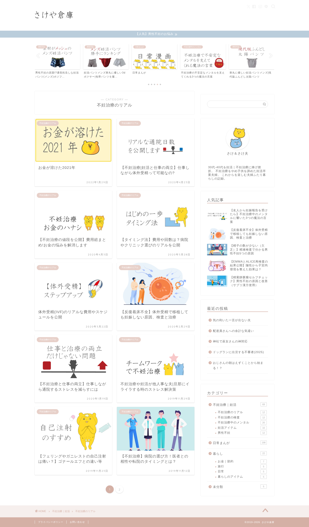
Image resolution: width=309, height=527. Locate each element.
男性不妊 (241, 432)
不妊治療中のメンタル (241, 422)
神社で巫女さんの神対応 (230, 341)
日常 (241, 471)
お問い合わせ (77, 522)
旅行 (241, 466)
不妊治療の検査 (241, 417)
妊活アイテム (241, 427)
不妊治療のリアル (241, 412)
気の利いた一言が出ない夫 (232, 320)
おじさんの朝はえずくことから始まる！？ (238, 365)
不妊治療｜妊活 (239, 404)
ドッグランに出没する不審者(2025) (238, 352)
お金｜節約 (241, 461)
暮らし (239, 453)
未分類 (238, 487)
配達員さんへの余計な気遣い (233, 330)
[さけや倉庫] (54, 26)
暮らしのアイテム (241, 476)
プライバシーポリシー (50, 522)
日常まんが (239, 443)
